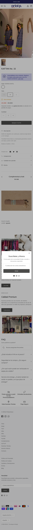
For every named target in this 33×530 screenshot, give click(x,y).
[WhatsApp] (19, 275)
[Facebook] (14, 275)
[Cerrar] (29, 253)
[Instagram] (16, 275)
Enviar (16, 271)
